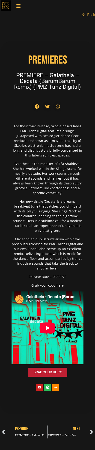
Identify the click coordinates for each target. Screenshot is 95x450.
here (60, 285)
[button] (37, 106)
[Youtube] (39, 387)
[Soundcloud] (55, 387)
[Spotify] (47, 387)
